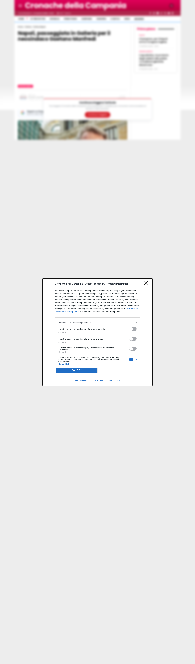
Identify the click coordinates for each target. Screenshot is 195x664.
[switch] (133, 329)
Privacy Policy (113, 380)
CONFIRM (77, 370)
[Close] (147, 284)
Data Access (97, 380)
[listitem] (97, 322)
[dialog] (97, 332)
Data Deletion (81, 380)
